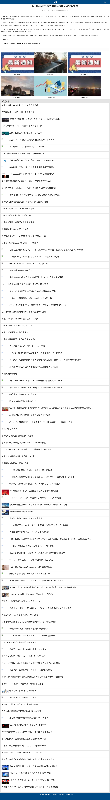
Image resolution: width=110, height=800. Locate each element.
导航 (105, 2)
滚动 (55, 2)
